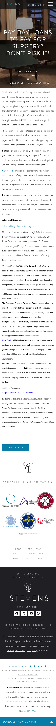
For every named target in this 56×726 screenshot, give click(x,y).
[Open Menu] (50, 4)
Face (38, 549)
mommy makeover (16, 650)
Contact (39, 558)
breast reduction (41, 645)
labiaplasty (32, 650)
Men (41, 554)
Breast (16, 554)
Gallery (17, 558)
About (28, 549)
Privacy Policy (48, 671)
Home (18, 549)
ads (11, 96)
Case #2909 (29, 554)
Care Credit (7, 170)
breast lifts (26, 645)
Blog (27, 558)
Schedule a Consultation (28, 482)
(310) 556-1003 (37, 5)
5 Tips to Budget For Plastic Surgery (18, 226)
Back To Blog (16, 447)
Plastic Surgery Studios (28, 675)
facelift (39, 641)
